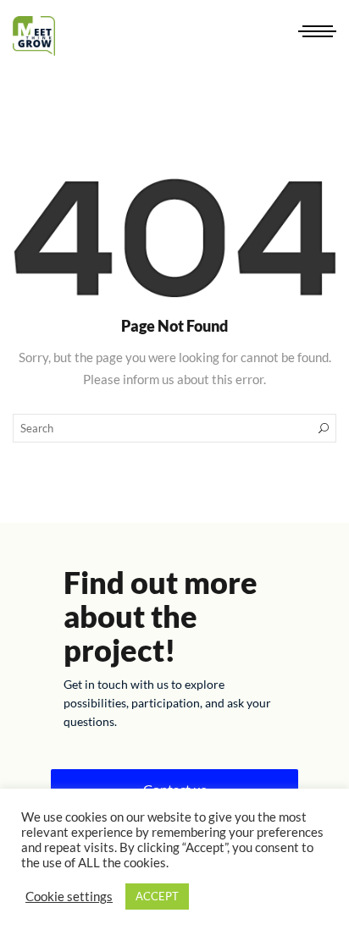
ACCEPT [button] (157, 896)
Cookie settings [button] (69, 896)
